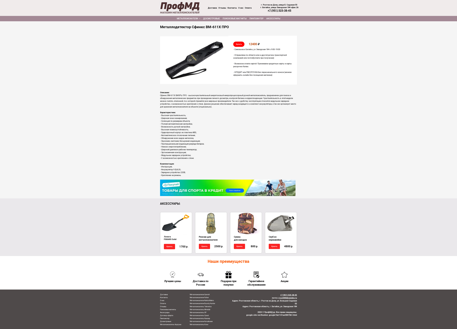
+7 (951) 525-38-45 (279, 10)
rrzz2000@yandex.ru (287, 298)
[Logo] (179, 8)
